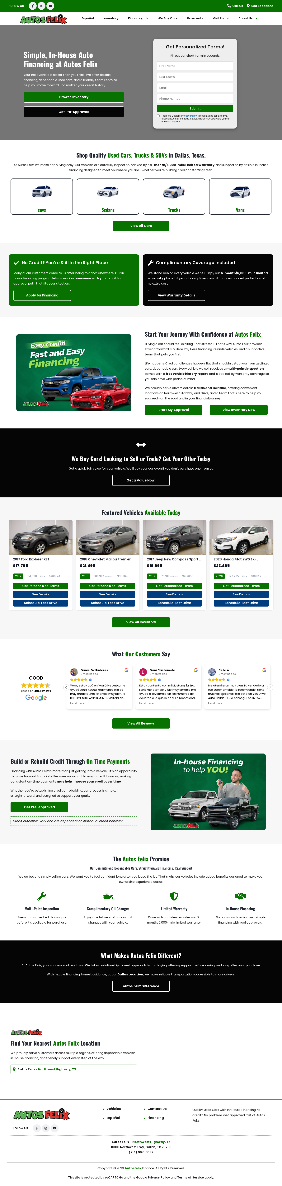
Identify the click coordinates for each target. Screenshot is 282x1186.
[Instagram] (41, 6)
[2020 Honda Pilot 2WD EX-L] (241, 565)
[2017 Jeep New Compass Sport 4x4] (174, 565)
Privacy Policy (189, 116)
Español (88, 18)
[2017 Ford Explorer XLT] (41, 565)
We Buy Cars (168, 18)
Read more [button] (77, 703)
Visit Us (218, 18)
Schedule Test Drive (40, 603)
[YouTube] (50, 6)
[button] (270, 687)
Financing (135, 18)
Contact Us (157, 1108)
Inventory (111, 18)
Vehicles (113, 1108)
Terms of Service (191, 1177)
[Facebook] (33, 6)
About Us (245, 18)
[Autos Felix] (44, 18)
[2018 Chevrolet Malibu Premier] (107, 565)
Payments (195, 18)
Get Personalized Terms (40, 586)
